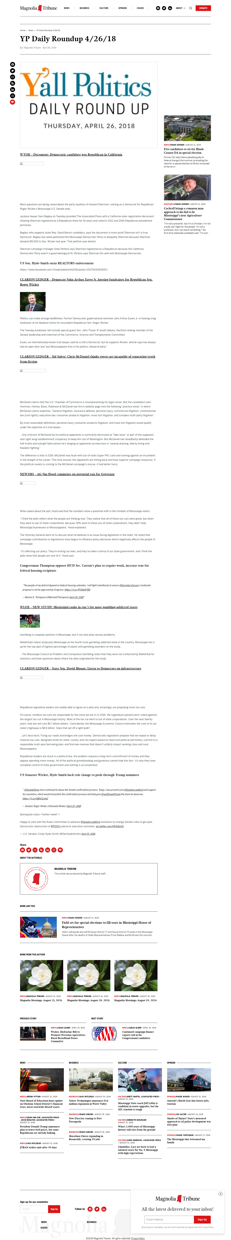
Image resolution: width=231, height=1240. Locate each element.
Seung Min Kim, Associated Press (42, 1117)
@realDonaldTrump (111, 794)
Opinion (122, 8)
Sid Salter (181, 1114)
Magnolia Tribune (35, 996)
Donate (203, 8)
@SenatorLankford (133, 789)
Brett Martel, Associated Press (143, 1097)
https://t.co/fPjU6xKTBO (77, 589)
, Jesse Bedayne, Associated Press (37, 1120)
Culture (103, 8)
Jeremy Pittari (33, 1097)
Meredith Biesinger (136, 1120)
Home (22, 30)
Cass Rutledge (33, 1143)
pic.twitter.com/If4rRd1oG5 (110, 826)
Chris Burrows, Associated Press (144, 1140)
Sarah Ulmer (63, 1028)
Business (84, 8)
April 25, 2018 (76, 597)
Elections (169, 204)
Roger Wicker (183, 1097)
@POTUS (55, 826)
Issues (140, 8)
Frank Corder (75, 918)
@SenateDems (31, 789)
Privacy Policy (208, 1227)
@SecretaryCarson (129, 585)
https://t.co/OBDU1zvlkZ (35, 798)
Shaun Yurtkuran (185, 1135)
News (66, 8)
